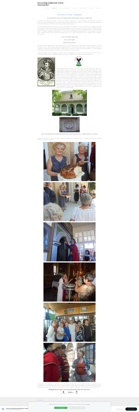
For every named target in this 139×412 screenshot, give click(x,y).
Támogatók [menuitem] (98, 8)
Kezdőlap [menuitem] (47, 8)
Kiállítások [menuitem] (75, 8)
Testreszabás (88, 404)
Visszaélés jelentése (119, 409)
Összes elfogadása (61, 407)
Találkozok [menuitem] (54, 8)
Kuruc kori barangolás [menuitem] (64, 8)
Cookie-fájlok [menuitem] (39, 400)
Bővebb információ (131, 409)
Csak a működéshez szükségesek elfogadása (76, 407)
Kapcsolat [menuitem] (91, 8)
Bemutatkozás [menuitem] (83, 8)
